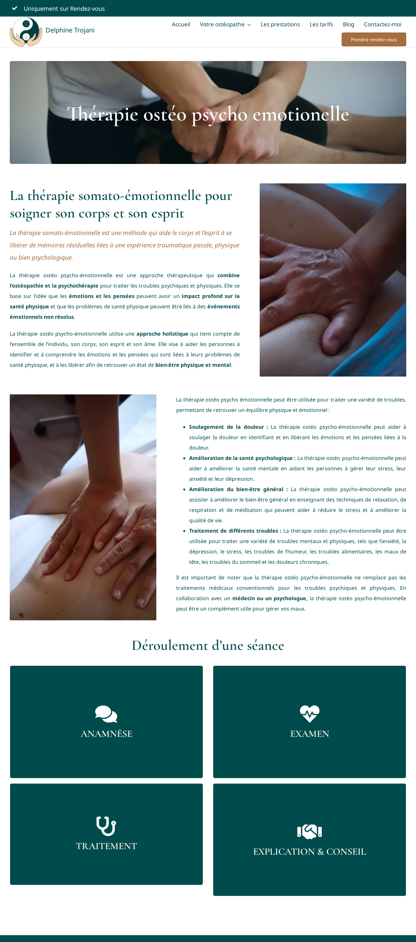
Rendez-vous (88, 8)
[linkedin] (403, 8)
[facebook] (391, 8)
